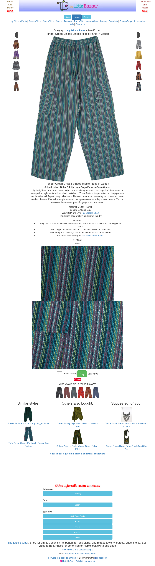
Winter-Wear (92, 21)
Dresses (68, 21)
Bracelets (113, 21)
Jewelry (103, 21)
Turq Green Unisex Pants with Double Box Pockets (28, 444)
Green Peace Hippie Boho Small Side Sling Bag (126, 447)
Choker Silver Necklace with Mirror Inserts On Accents (126, 425)
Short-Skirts (48, 21)
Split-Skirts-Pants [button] (78, 516)
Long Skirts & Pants (74, 30)
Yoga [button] (77, 526)
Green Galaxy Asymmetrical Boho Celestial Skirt (77, 425)
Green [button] (77, 504)
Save (79, 379)
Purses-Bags (126, 21)
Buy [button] (82, 374)
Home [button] (77, 17)
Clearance (80, 24)
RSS (64, 560)
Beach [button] (77, 537)
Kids (72, 24)
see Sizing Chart (91, 212)
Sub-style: (48, 511)
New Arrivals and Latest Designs (77, 549)
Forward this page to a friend (62, 557)
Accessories (139, 21)
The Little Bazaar (18, 542)
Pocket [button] (77, 521)
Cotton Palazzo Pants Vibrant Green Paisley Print (77, 447)
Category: (48, 488)
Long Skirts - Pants (18, 21)
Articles (79, 560)
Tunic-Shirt (79, 21)
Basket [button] (86, 17)
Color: (46, 500)
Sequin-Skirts (35, 21)
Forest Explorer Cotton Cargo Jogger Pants (28, 423)
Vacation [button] (77, 532)
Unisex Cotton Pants (93, 235)
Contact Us (90, 560)
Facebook (102, 557)
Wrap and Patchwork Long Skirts (80, 553)
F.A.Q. (71, 560)
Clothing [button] (77, 493)
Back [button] (68, 17)
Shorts (59, 21)
